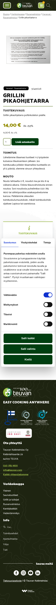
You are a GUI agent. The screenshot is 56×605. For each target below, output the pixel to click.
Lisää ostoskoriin (25, 142)
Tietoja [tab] (47, 242)
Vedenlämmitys (11, 513)
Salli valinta (28, 348)
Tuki (5, 549)
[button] (48, 5)
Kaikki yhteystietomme (15, 474)
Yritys (6, 544)
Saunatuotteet (10, 495)
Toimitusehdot (10, 533)
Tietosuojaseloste (12, 580)
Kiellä (28, 359)
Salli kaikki (28, 338)
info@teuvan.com (12, 470)
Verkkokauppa (17, 14)
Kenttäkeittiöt (10, 508)
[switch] (48, 304)
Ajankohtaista (10, 538)
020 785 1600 (10, 465)
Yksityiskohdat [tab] (29, 242)
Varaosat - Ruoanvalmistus (16, 88)
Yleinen (7, 490)
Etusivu (6, 14)
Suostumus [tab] (10, 242)
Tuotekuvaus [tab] (28, 233)
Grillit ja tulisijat (11, 499)
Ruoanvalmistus (33, 14)
